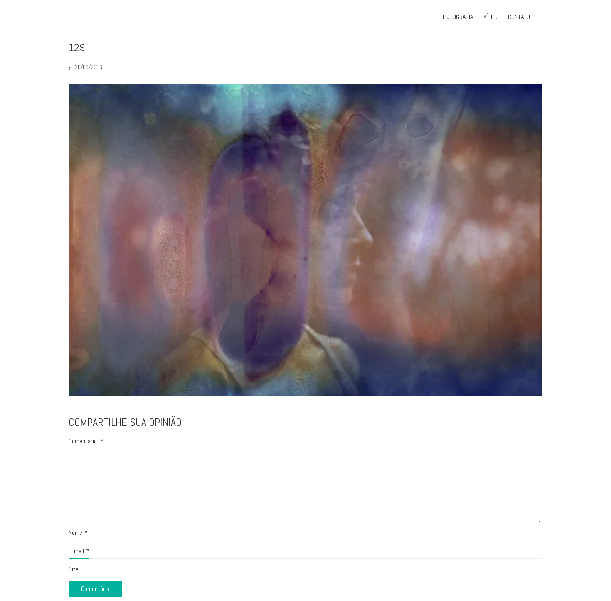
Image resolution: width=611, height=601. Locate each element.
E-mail (79, 551)
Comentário (86, 441)
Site (74, 569)
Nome (78, 532)
